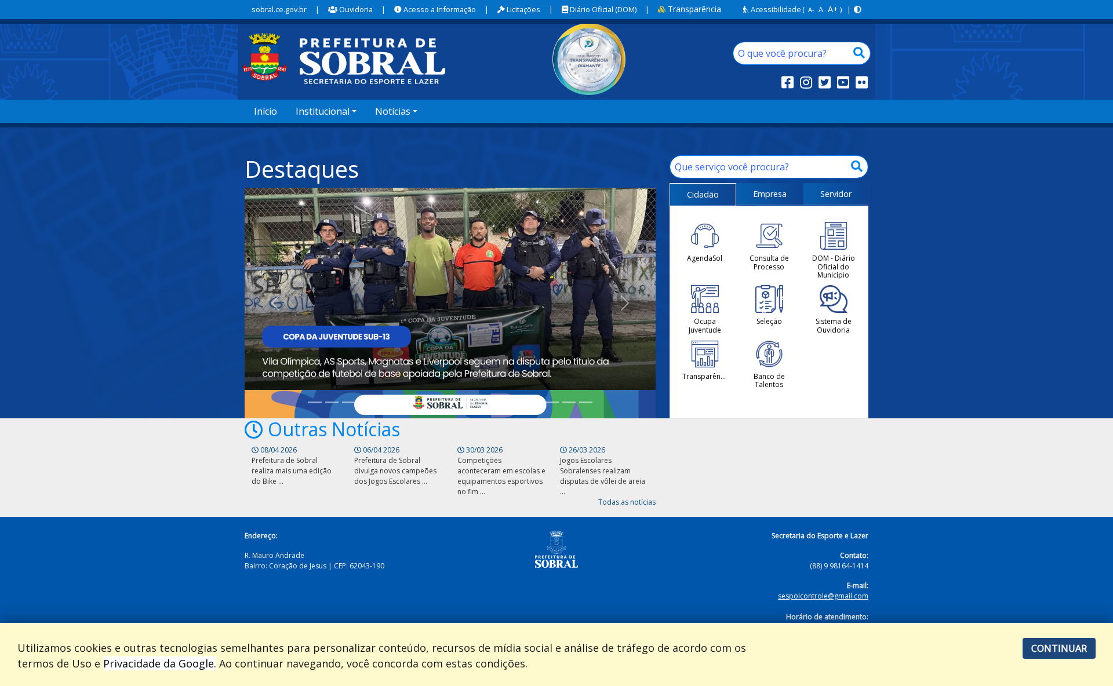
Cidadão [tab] (703, 194)
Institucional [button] (323, 111)
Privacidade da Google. (159, 663)
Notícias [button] (392, 111)
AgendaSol (704, 257)
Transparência (693, 8)
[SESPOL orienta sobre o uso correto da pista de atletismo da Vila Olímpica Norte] (585, 402)
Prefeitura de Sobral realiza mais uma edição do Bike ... (292, 470)
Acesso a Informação (439, 9)
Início (265, 111)
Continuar (1059, 648)
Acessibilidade (775, 9)
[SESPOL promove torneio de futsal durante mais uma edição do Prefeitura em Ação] (365, 402)
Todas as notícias (627, 502)
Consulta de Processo (769, 262)
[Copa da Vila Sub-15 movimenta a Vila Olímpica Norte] (551, 402)
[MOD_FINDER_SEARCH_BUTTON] (859, 53)
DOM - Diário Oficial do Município (833, 266)
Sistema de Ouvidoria (834, 325)
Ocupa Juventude (705, 325)
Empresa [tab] (770, 193)
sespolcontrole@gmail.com (823, 596)
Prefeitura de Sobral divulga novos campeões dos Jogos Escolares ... (395, 470)
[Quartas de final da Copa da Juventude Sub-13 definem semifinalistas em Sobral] (382, 402)
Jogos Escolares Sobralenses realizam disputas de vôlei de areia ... (602, 476)
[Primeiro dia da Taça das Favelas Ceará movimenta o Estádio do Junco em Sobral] (467, 402)
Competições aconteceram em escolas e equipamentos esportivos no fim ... (501, 476)
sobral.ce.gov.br (279, 9)
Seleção (769, 321)
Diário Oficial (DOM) (602, 9)
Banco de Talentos (769, 380)
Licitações (522, 9)
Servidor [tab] (836, 193)
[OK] (857, 166)
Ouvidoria (355, 9)
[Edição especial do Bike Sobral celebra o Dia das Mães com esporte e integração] (450, 402)
